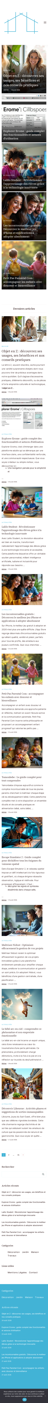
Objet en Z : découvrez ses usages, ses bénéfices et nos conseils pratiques (23, 80)
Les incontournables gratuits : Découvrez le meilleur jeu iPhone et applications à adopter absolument (22, 231)
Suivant (23, 1155)
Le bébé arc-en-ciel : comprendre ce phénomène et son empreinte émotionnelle (21, 1032)
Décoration (14, 1252)
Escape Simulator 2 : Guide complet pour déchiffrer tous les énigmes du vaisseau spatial (21, 861)
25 (18, 1155)
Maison (7, 70)
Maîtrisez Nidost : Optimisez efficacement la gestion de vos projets (22, 946)
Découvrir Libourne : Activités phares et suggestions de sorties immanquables (24, 1110)
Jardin (25, 1252)
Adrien (6, 90)
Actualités (9, 126)
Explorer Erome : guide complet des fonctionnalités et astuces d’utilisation (24, 134)
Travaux (12, 1255)
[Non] (45, 1396)
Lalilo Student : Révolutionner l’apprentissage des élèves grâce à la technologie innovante (23, 183)
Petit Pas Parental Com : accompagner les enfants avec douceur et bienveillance (22, 281)
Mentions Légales (17, 1272)
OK (25, 1400)
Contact (33, 1272)
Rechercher (8, 1167)
